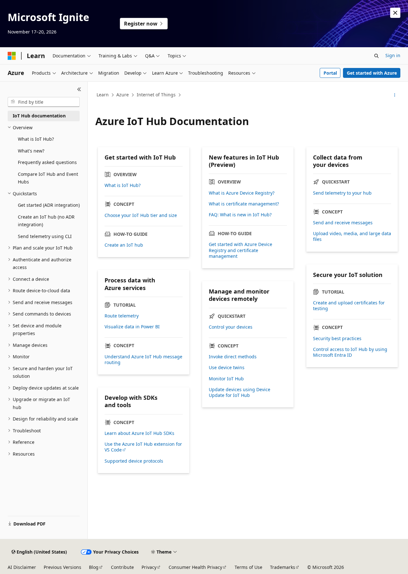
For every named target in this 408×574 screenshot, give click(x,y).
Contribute (122, 567)
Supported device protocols (134, 461)
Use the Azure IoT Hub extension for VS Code (143, 447)
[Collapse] (79, 89)
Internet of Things (156, 95)
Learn (103, 95)
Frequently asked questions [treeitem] (47, 162)
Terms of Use (248, 567)
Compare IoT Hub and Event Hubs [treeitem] (48, 178)
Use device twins (226, 367)
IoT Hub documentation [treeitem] (39, 116)
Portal (330, 73)
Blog (93, 567)
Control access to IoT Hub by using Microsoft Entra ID (350, 352)
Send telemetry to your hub (342, 193)
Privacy (149, 567)
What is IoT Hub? (123, 185)
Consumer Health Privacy (195, 567)
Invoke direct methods (233, 357)
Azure (122, 95)
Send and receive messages (343, 223)
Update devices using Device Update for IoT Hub (239, 392)
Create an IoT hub (124, 245)
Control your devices (230, 327)
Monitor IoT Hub (226, 379)
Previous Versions (62, 567)
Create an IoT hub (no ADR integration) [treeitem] (46, 221)
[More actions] (394, 95)
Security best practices (337, 338)
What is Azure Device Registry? (241, 193)
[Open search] (376, 56)
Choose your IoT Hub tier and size (141, 215)
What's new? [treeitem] (31, 151)
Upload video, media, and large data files (352, 236)
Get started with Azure (372, 73)
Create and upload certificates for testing (349, 305)
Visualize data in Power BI (132, 327)
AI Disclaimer (22, 567)
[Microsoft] (12, 56)
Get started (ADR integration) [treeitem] (49, 205)
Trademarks (282, 567)
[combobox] (44, 102)
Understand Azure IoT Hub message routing (143, 359)
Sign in (392, 55)
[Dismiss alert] (395, 13)
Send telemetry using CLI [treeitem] (45, 236)
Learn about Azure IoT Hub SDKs (139, 433)
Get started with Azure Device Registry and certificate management (240, 250)
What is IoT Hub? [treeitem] (36, 139)
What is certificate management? (244, 204)
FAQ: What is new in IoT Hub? (240, 215)
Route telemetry (122, 316)
